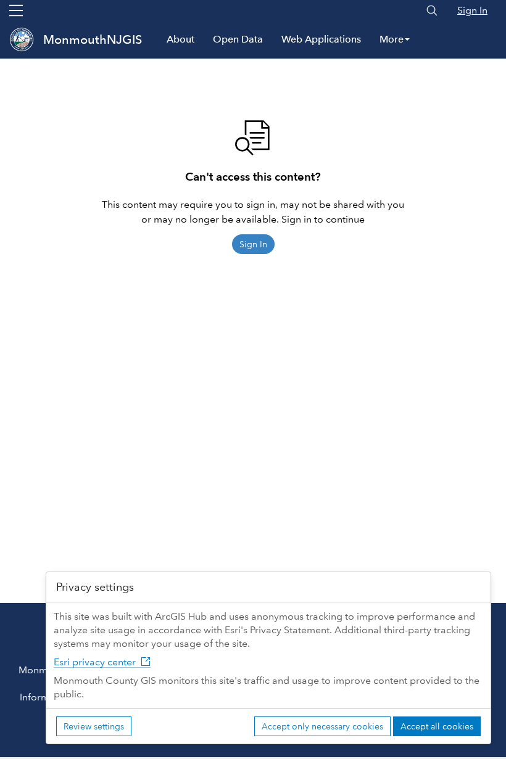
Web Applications (321, 39)
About (180, 39)
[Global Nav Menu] (16, 10)
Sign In (472, 10)
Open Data (238, 39)
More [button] (392, 39)
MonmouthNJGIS (92, 39)
